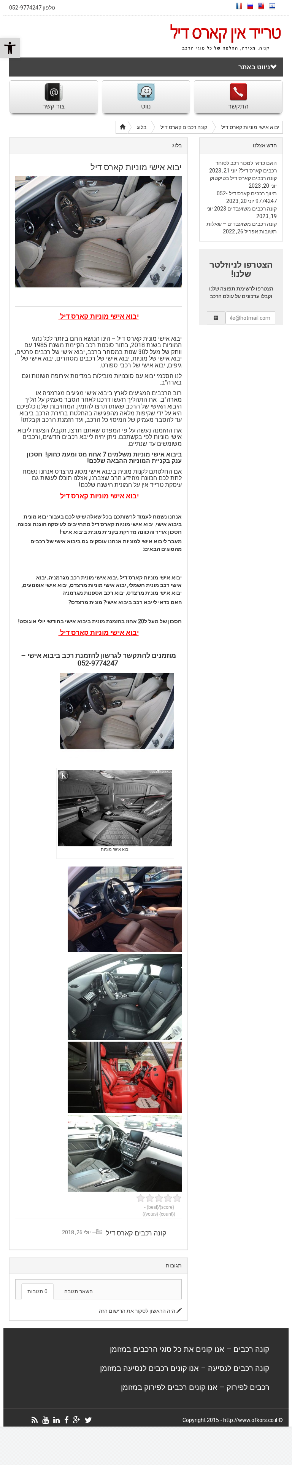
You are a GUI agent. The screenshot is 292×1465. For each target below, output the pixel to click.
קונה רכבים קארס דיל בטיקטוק (243, 178)
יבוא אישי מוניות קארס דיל (250, 127)
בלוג (141, 127)
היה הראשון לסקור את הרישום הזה (137, 1311)
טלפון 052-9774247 (32, 8)
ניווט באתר (254, 67)
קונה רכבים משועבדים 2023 (245, 209)
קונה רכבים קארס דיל (183, 127)
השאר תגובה (78, 1291)
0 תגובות (37, 1291)
